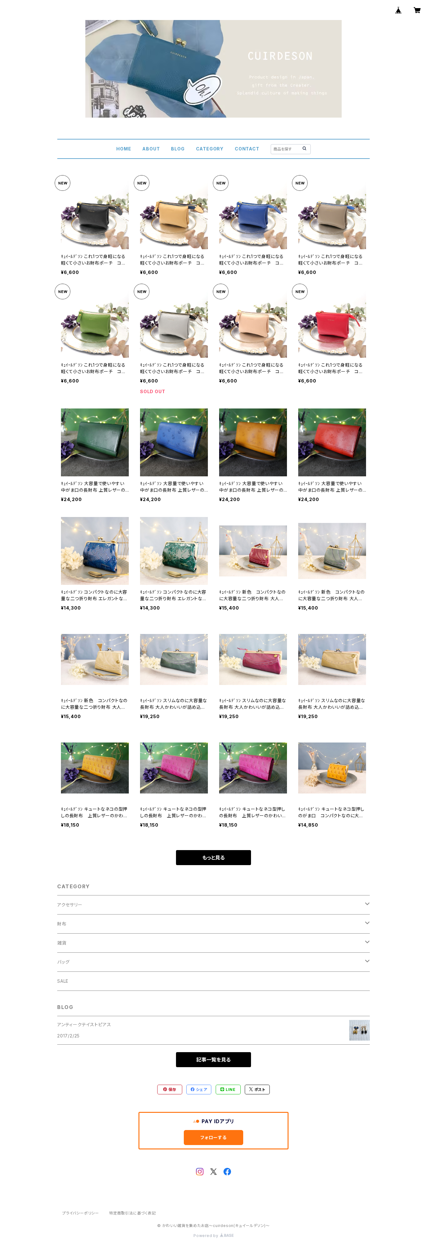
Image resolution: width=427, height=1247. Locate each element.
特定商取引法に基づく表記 (132, 1213)
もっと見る (213, 857)
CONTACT (247, 148)
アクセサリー (70, 904)
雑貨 (62, 942)
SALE (62, 981)
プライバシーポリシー (80, 1213)
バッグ (63, 962)
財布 (62, 923)
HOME (123, 148)
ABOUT (151, 148)
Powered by (206, 1235)
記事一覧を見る (213, 1060)
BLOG (177, 148)
